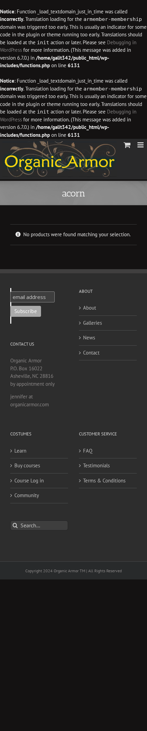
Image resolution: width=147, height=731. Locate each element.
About (89, 307)
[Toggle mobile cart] (127, 144)
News (89, 337)
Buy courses (27, 465)
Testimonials (96, 465)
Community (26, 495)
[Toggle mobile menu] (141, 144)
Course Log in (29, 480)
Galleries (92, 323)
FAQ (87, 450)
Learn (20, 450)
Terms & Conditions (104, 480)
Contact (91, 352)
